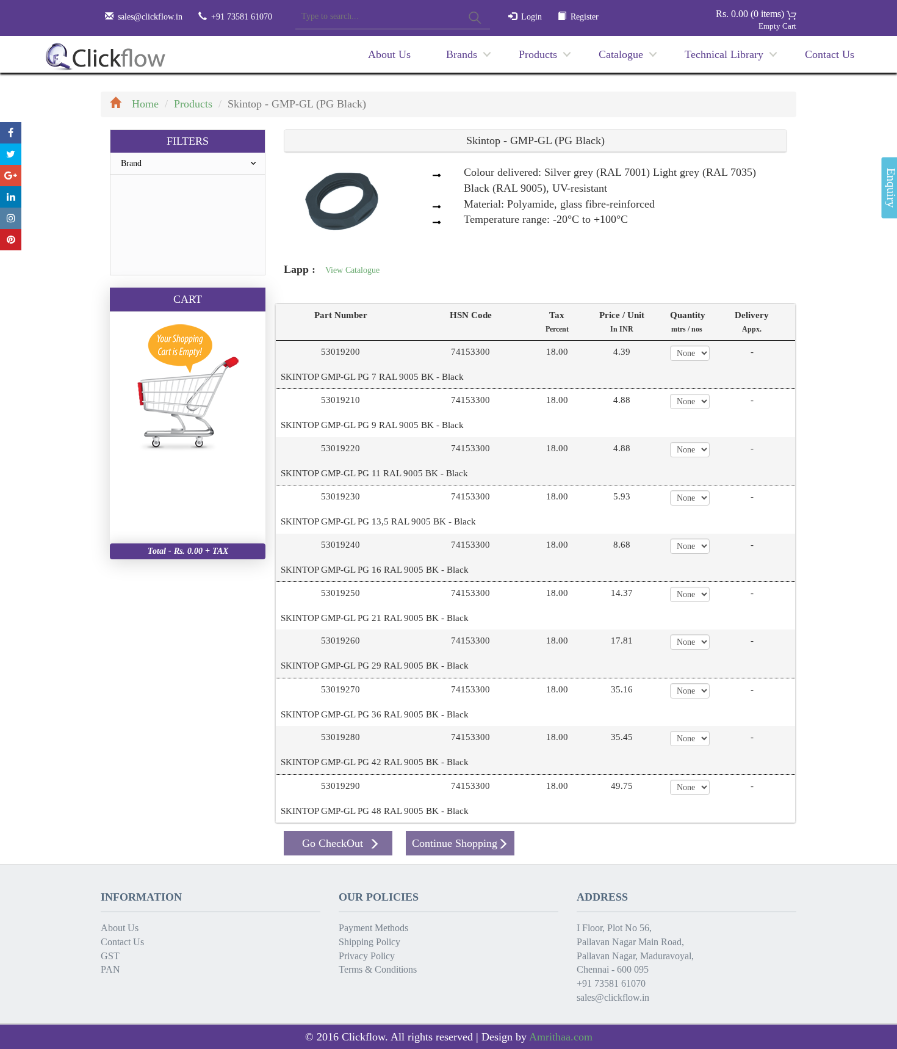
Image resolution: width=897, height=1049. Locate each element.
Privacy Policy (367, 956)
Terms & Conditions (378, 969)
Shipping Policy (369, 942)
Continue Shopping (454, 843)
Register (585, 16)
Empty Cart (777, 26)
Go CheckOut (332, 843)
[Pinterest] (10, 239)
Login (531, 16)
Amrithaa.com (561, 1037)
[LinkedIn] (10, 197)
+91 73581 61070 (611, 983)
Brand (131, 163)
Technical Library (724, 54)
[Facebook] (10, 132)
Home (145, 104)
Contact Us (829, 54)
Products (538, 54)
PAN (110, 969)
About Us (389, 54)
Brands (461, 54)
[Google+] (10, 175)
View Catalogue (352, 270)
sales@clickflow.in (150, 16)
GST (110, 956)
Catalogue (621, 54)
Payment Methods (373, 928)
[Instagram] (10, 218)
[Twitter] (10, 154)
